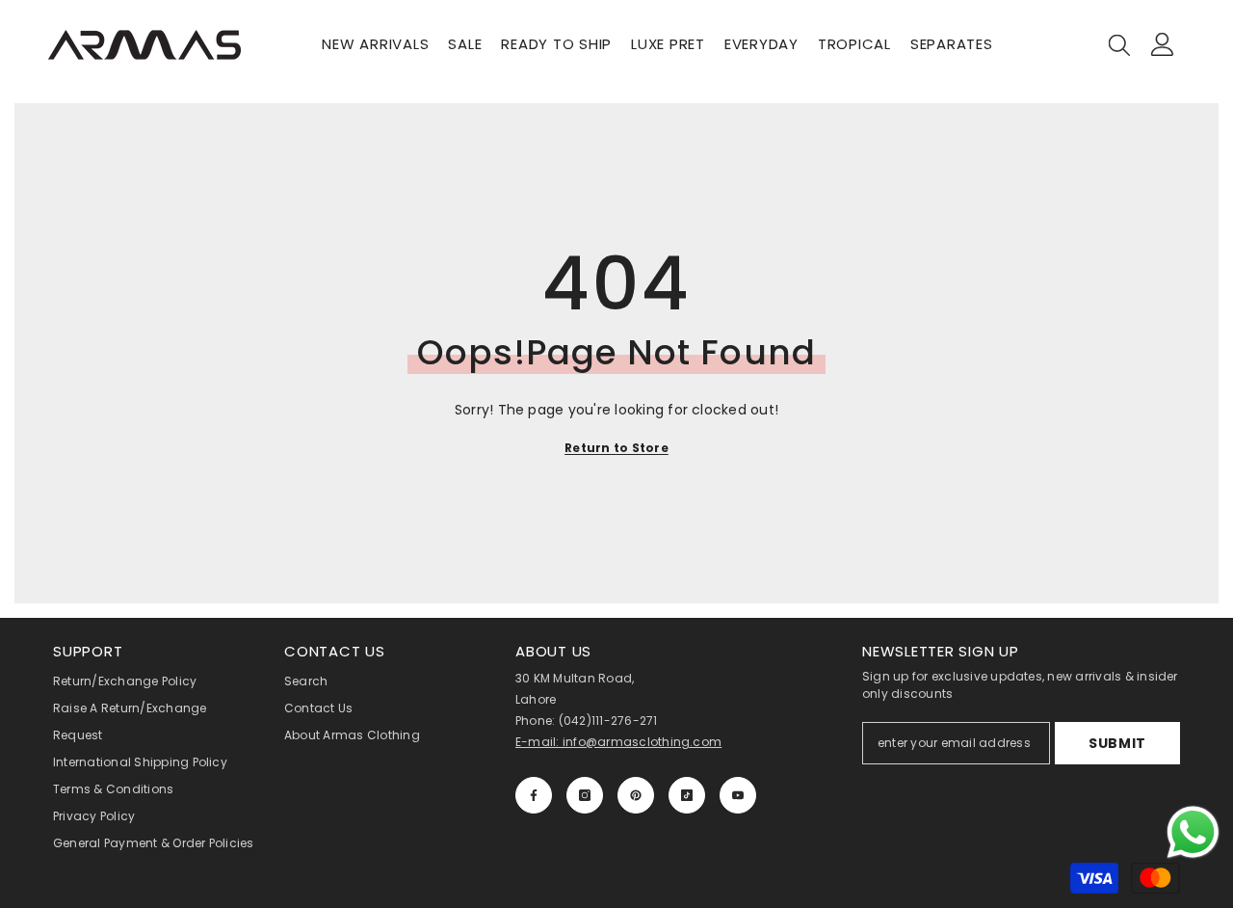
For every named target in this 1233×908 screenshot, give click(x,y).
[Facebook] (533, 795)
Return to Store (616, 448)
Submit (1117, 743)
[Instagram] (584, 795)
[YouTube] (738, 795)
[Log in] (1163, 44)
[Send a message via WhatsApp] (1193, 832)
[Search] (1119, 44)
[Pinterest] (635, 795)
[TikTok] (687, 795)
